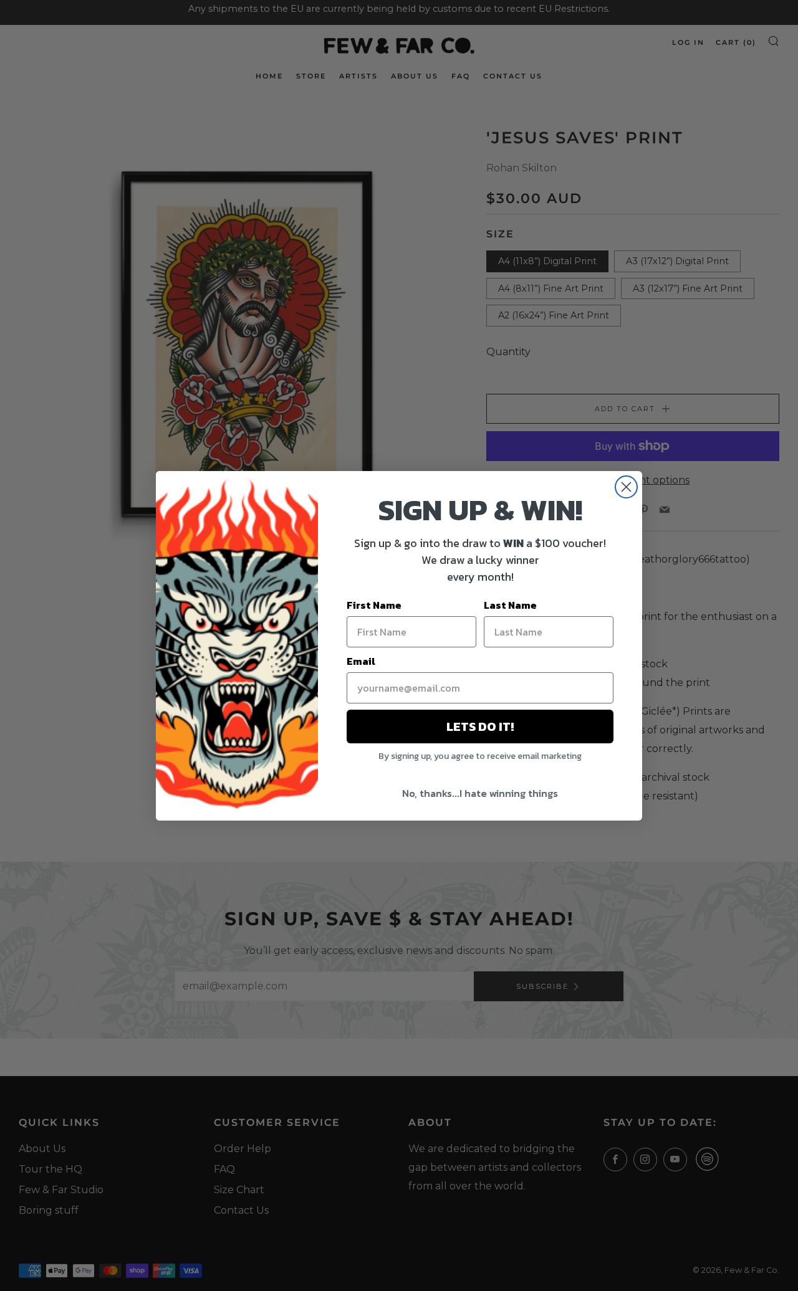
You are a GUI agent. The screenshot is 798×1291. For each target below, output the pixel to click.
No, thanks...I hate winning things (480, 793)
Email (361, 661)
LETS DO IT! (480, 726)
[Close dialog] (626, 487)
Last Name (510, 605)
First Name (374, 605)
